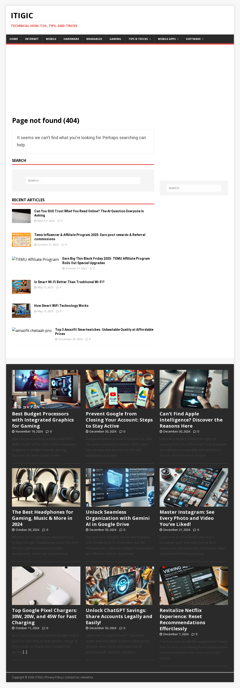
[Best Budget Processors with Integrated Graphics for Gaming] (46, 406)
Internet (32, 39)
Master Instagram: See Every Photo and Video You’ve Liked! (187, 518)
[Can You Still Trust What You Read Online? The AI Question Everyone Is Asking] (21, 220)
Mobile (51, 39)
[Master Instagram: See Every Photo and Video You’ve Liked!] (194, 504)
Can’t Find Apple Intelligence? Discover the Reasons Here (191, 420)
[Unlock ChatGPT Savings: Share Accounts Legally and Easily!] (120, 602)
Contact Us (72, 677)
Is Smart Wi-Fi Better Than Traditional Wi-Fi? (69, 282)
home (14, 39)
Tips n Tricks (138, 39)
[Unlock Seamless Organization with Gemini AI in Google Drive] (120, 504)
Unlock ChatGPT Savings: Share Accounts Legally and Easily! (119, 616)
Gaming (115, 39)
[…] (25, 652)
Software (193, 39)
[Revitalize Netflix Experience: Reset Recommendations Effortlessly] (194, 602)
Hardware (71, 39)
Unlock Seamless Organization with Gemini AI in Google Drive (118, 518)
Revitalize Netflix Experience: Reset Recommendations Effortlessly (182, 619)
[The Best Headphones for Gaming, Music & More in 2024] (46, 504)
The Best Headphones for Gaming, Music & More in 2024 (42, 518)
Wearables (94, 39)
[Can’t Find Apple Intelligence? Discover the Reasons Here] (194, 406)
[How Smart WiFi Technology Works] (21, 314)
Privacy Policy (54, 677)
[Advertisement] (120, 77)
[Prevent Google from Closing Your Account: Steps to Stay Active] (120, 406)
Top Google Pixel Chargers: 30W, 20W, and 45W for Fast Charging (44, 616)
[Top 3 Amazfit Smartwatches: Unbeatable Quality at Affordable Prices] (32, 330)
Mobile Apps (167, 39)
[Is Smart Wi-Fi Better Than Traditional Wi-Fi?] (21, 290)
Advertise (87, 677)
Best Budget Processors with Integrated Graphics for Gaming (43, 420)
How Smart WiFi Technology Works (61, 306)
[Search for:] (83, 181)
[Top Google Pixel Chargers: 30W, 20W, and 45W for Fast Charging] (46, 602)
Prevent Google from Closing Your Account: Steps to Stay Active (119, 420)
